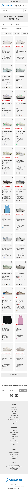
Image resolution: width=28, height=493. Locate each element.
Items (7, 24)
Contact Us (14, 430)
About (14, 404)
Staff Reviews (14, 417)
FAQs (14, 445)
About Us (14, 407)
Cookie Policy (14, 454)
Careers (14, 423)
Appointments (14, 432)
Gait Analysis (14, 409)
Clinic (14, 413)
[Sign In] (16, 6)
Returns (14, 438)
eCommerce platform (19, 486)
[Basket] (19, 6)
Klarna (14, 458)
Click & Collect (14, 436)
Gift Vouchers (14, 440)
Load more (14, 375)
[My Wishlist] (23, 6)
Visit (14, 462)
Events (14, 411)
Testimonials (14, 421)
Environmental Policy (14, 419)
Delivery (14, 434)
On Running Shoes (6, 33)
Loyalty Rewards (14, 443)
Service (14, 428)
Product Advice (14, 415)
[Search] (25, 10)
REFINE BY (5, 29)
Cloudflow (16, 33)
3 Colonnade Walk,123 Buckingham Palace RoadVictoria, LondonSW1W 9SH (14, 467)
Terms (14, 449)
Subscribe (23, 390)
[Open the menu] (26, 6)
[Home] (7, 5)
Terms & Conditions (14, 452)
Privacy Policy (14, 456)
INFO (17, 24)
